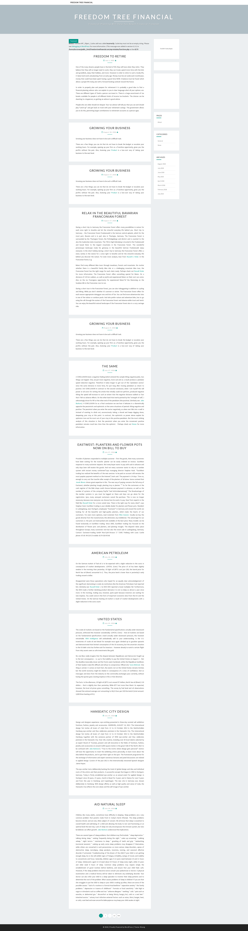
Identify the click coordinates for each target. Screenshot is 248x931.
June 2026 (161, 172)
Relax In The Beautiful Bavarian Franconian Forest (110, 214)
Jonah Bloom (81, 482)
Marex (134, 424)
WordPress (129, 927)
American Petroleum (110, 553)
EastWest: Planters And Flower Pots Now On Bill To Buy (109, 446)
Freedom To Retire (110, 56)
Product (114, 150)
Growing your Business (109, 128)
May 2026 (161, 177)
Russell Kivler (139, 271)
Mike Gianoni (124, 515)
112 (114, 916)
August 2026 (162, 164)
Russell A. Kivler (132, 257)
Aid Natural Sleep (109, 804)
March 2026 (161, 185)
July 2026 (161, 168)
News (159, 145)
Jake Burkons (94, 749)
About (160, 122)
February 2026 (162, 189)
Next (119, 916)
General (160, 141)
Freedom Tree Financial (81, 2)
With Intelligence (91, 638)
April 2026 (161, 181)
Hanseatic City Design (110, 711)
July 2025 (161, 194)
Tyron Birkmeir (135, 665)
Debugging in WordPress (81, 46)
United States (110, 619)
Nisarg (142, 927)
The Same (110, 366)
